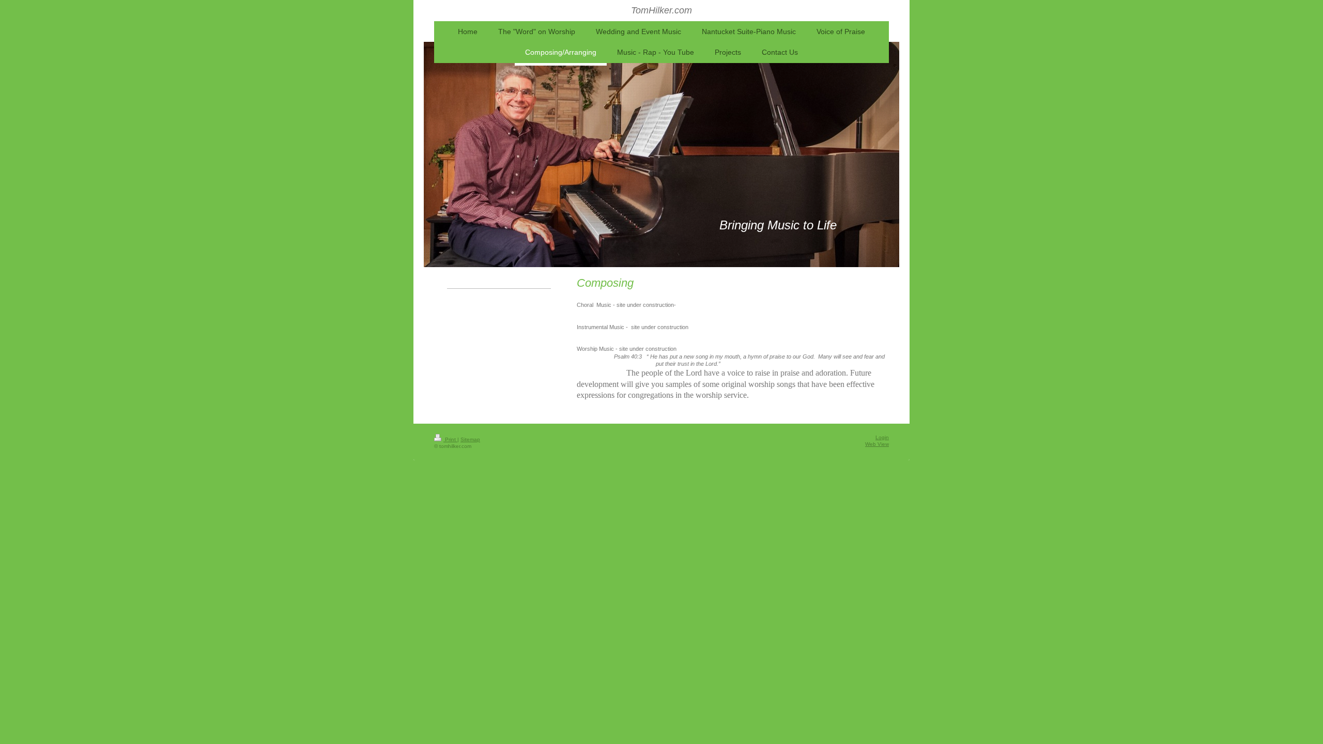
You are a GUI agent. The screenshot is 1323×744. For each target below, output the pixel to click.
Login (882, 437)
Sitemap (470, 439)
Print (450, 439)
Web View (877, 444)
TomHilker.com (661, 10)
